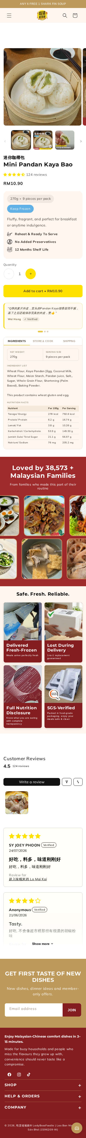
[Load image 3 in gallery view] (65, 140)
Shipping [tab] (69, 341)
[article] (23, 632)
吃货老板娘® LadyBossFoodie (35, 1125)
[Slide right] (81, 141)
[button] (9, 16)
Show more (41, 943)
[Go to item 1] (16, 802)
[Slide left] (5, 141)
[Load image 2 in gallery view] (43, 140)
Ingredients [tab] (17, 341)
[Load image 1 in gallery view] (21, 140)
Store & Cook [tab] (43, 341)
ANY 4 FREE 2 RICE (43, 3)
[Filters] (67, 782)
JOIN (72, 1010)
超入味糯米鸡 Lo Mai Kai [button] (28, 879)
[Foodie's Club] (76, 1127)
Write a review (31, 782)
